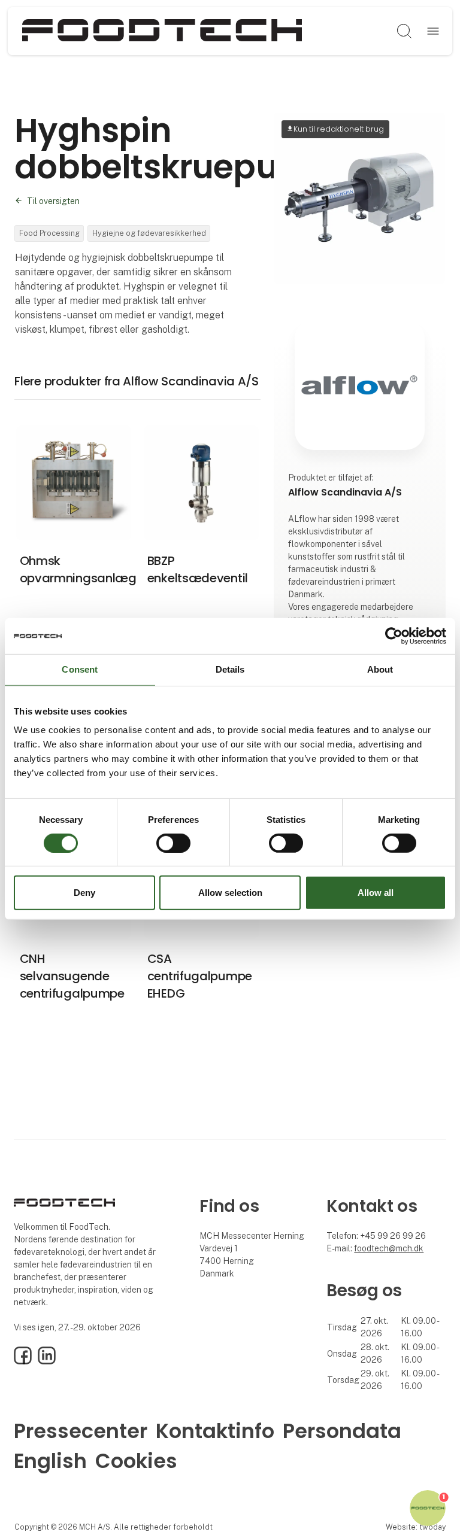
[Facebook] (23, 1361)
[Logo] (162, 31)
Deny (84, 892)
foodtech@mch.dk (388, 1248)
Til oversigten (53, 201)
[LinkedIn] (47, 1361)
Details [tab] (230, 669)
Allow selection (230, 892)
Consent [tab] (80, 669)
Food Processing (49, 233)
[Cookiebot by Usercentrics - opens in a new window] (393, 636)
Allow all (376, 892)
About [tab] (380, 669)
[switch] (173, 843)
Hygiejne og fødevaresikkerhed (149, 233)
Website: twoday (416, 1526)
